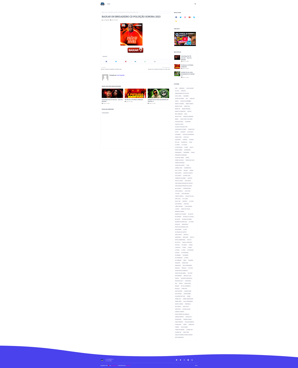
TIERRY (184, 324)
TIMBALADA (191, 324)
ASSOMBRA (186, 95)
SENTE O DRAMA (179, 304)
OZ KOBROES (178, 260)
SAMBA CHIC (178, 298)
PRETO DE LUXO (187, 275)
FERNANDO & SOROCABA (181, 155)
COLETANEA (178, 139)
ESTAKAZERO (187, 149)
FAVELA (193, 152)
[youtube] (189, 17)
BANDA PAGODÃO (186, 108)
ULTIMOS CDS (189, 329)
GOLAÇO (186, 170)
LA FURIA (191, 201)
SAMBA (188, 296)
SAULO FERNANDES (188, 301)
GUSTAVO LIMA (186, 175)
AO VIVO (177, 90)
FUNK (188, 165)
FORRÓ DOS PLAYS (190, 160)
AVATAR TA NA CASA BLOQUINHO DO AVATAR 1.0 (158, 100)
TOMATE (177, 327)
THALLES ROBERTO (189, 321)
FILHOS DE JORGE (179, 157)
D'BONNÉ (185, 139)
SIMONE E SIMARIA (179, 311)
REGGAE (177, 286)
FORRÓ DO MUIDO (179, 160)
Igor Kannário (178, 188)
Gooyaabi (128, 365)
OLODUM (177, 252)
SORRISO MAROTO (179, 316)
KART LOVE (177, 198)
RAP (176, 283)
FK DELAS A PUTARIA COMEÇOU (134, 99)
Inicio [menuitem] (108, 4)
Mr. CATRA (191, 221)
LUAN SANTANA (188, 206)
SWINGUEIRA (178, 319)
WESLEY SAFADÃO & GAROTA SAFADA (183, 334)
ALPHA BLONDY (190, 88)
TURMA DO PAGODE (179, 329)
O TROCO (177, 250)
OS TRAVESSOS (178, 257)
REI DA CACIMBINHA (186, 286)
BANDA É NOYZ (178, 106)
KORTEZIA (184, 201)
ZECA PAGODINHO (179, 337)
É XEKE (186, 147)
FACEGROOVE (178, 152)
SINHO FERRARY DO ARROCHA (182, 314)
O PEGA (184, 247)
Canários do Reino (179, 124)
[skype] (194, 17)
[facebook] (176, 17)
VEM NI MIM (186, 332)
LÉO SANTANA (178, 203)
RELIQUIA (177, 288)
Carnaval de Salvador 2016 (181, 126)
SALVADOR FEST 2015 (180, 296)
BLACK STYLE (178, 116)
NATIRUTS (186, 234)
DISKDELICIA (184, 142)
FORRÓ (187, 157)
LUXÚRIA (177, 208)
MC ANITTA (190, 214)
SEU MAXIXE (178, 306)
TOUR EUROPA (184, 327)
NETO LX (192, 237)
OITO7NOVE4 (190, 250)
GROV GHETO (178, 173)
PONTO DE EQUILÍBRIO (180, 273)
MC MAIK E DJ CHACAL (188, 216)
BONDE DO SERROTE (188, 116)
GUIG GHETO (178, 175)
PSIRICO (177, 278)
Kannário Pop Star (189, 196)
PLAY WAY (190, 268)
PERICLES (177, 268)
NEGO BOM (185, 237)
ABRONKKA (181, 88)
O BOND (190, 244)
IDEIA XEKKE (188, 180)
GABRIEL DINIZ (178, 167)
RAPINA (180, 283)
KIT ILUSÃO (185, 198)
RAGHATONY (188, 280)
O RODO (190, 247)
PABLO (184, 260)
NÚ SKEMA (184, 244)
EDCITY (191, 147)
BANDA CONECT (189, 103)
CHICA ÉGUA (190, 131)
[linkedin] (192, 360)
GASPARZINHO (187, 167)
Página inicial (105, 12)
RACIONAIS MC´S (179, 280)
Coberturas (186, 137)
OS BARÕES (185, 255)
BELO (186, 113)
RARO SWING (188, 283)
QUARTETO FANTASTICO (186, 278)
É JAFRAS (177, 144)
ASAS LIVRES (178, 95)
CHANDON (183, 131)
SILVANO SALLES (186, 309)
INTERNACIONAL (187, 188)
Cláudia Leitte (178, 137)
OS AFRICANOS (184, 252)
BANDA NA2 (187, 106)
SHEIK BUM (177, 309)
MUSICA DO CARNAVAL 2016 (181, 226)
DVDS (190, 142)
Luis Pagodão (106, 20)
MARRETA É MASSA (179, 211)
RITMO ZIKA (184, 288)
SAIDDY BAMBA (187, 293)
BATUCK (189, 111)
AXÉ (187, 98)
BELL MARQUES (178, 113)
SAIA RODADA (178, 293)
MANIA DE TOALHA (185, 208)
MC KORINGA (178, 216)
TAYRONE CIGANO (187, 319)
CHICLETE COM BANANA (188, 134)
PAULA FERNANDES (187, 265)
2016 (176, 88)
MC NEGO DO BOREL (187, 219)
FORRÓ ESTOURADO (179, 162)
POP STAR (190, 273)
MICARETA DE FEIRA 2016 (181, 221)
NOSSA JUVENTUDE (187, 242)
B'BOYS (176, 101)
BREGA (176, 119)
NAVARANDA (178, 237)
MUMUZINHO (185, 224)
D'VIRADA (191, 139)
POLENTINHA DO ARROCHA (181, 270)
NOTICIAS (177, 244)
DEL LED (177, 142)
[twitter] (181, 17)
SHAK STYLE (186, 306)
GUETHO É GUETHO (188, 173)
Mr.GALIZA (177, 224)
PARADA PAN (185, 262)
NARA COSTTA (178, 234)
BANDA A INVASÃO (179, 103)
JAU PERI (177, 193)
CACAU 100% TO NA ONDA (186, 119)
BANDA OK (177, 108)
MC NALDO (177, 219)
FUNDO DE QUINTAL (179, 165)
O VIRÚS (183, 250)
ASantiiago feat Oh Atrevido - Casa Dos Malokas (112, 100)
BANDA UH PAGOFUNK (180, 111)
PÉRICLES (184, 268)
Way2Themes (114, 365)
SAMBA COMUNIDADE (188, 298)
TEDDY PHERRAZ (179, 321)
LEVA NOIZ (186, 203)
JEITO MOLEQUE (185, 193)
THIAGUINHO (178, 324)
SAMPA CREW (178, 301)
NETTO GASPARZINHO (180, 239)
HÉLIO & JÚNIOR (179, 180)
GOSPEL (191, 170)
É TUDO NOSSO (178, 147)
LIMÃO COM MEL (179, 206)
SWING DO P (189, 316)
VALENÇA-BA (178, 332)
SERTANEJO (188, 304)
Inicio (196, 365)
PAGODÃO (110, 12)
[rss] (176, 21)
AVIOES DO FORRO (179, 98)
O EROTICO (177, 247)
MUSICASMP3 (178, 229)
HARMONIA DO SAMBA (180, 178)
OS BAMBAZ (178, 255)
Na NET (185, 229)
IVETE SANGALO (179, 191)
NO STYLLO (177, 242)
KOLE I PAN (177, 201)
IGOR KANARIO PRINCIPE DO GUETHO (184, 183)
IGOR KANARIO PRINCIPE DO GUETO (183, 185)
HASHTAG (190, 178)
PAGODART (177, 262)
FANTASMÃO (186, 152)
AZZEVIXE (192, 98)
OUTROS (186, 257)
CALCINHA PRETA (179, 121)
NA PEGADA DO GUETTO (180, 232)
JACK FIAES (187, 191)
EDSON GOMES (178, 149)
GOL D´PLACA (178, 170)
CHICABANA (178, 134)
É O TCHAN (184, 144)
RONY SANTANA (178, 291)
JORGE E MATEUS (179, 196)
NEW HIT (189, 239)
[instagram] (185, 17)
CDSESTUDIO (191, 129)
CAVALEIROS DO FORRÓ (180, 129)
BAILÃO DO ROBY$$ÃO (186, 101)
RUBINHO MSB (187, 291)
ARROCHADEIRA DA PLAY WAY (182, 93)
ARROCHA (183, 90)
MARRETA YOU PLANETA (180, 214)
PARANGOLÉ (178, 265)
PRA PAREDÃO (178, 275)
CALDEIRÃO (188, 121)
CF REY (176, 131)
